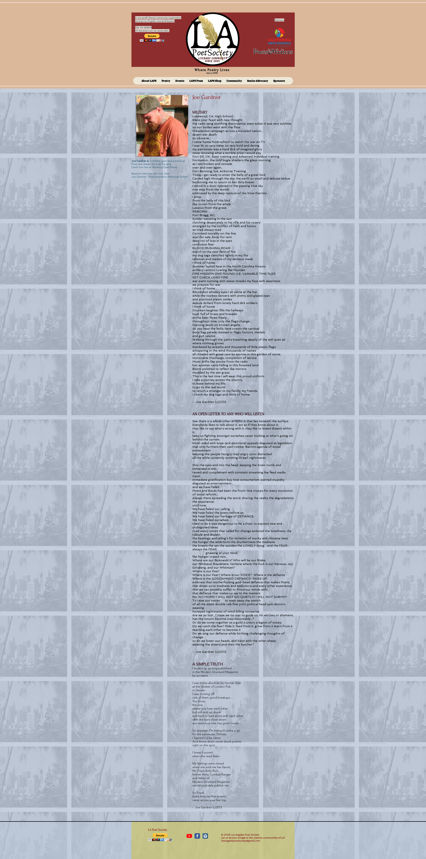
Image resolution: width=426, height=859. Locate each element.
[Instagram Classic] (205, 836)
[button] (152, 38)
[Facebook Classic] (197, 836)
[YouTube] (189, 836)
